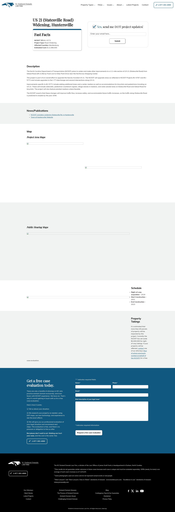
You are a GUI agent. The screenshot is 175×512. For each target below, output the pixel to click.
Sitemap (104, 508)
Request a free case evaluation (89, 433)
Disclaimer (107, 496)
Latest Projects (28, 496)
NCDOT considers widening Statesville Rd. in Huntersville (52, 115)
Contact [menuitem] (145, 5)
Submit (117, 41)
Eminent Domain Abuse (68, 496)
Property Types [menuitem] (87, 5)
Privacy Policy (107, 499)
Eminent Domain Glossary (67, 490)
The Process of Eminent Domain (67, 493)
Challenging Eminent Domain (67, 499)
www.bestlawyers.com (114, 480)
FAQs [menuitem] (100, 5)
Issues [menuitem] (109, 5)
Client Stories (28, 493)
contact (141, 348)
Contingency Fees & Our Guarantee (107, 493)
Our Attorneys (28, 490)
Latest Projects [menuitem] (132, 5)
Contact (28, 499)
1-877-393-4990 (164, 5)
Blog (107, 490)
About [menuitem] (119, 5)
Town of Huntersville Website (42, 117)
